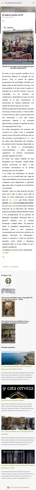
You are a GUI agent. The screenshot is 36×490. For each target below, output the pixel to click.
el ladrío (5, 252)
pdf (3, 147)
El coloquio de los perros (13, 3)
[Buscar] (33, 3)
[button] (3, 21)
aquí (10, 203)
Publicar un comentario (10, 266)
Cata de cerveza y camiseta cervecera (12, 400)
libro (28, 138)
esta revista (13, 200)
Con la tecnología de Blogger (19, 487)
